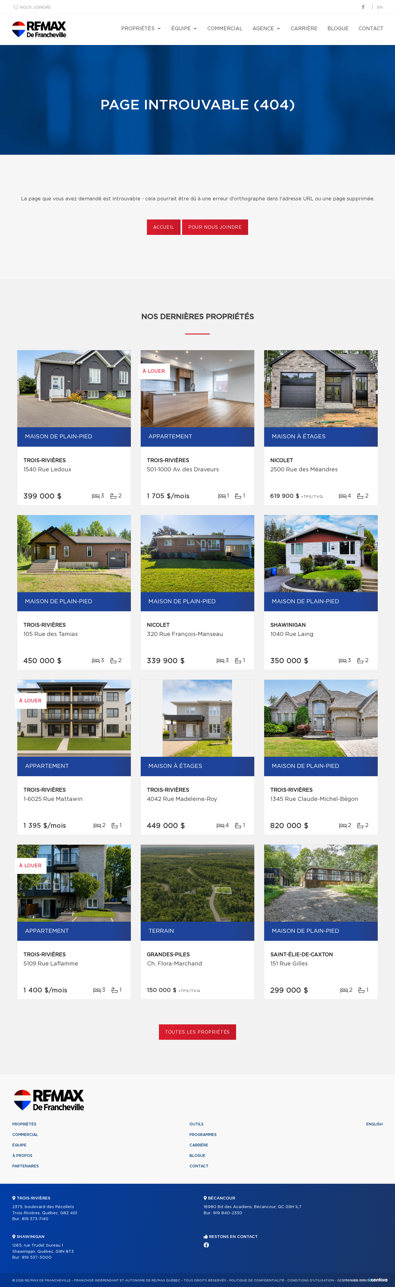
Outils (196, 1124)
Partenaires (25, 1166)
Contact (371, 28)
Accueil (163, 227)
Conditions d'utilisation (310, 1280)
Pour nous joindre (215, 227)
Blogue (338, 28)
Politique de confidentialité (256, 1280)
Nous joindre (35, 8)
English (374, 1124)
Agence (263, 28)
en (380, 8)
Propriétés (138, 28)
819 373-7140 (35, 1219)
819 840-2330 (227, 1213)
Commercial (225, 28)
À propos (22, 1156)
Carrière (304, 28)
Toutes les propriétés (197, 1032)
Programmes (203, 1135)
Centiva (378, 1280)
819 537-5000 (37, 1258)
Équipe (181, 28)
